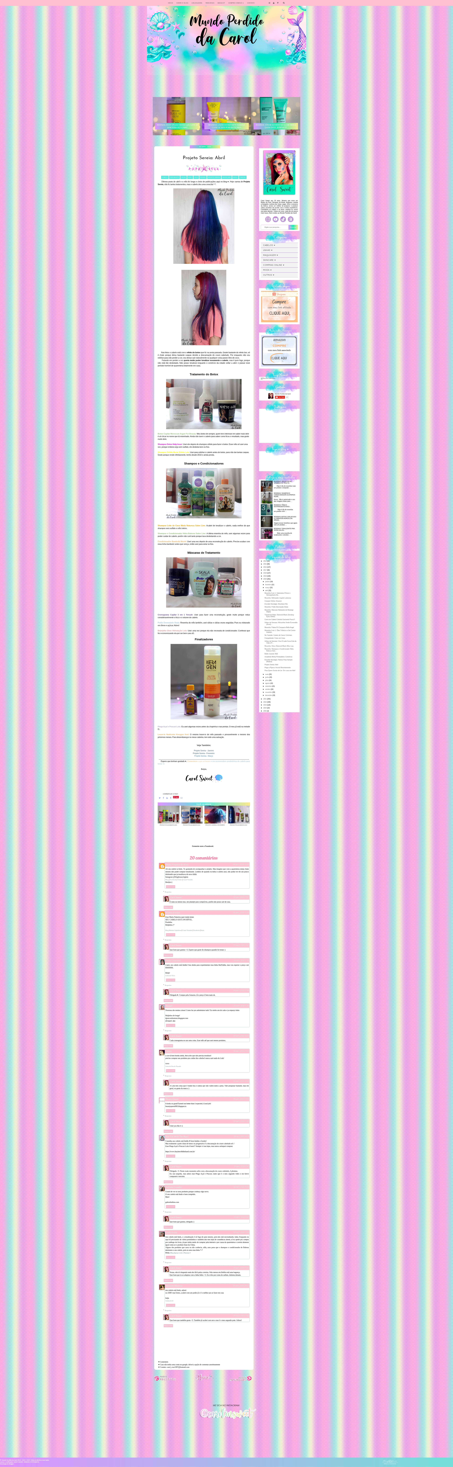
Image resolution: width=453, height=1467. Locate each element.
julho (267, 680)
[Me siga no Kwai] (290, 222)
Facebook (173, 880)
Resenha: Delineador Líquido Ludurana (278, 598)
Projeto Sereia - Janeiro (204, 751)
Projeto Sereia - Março (204, 756)
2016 (265, 567)
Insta (202, 930)
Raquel (169, 1006)
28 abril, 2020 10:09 (241, 864)
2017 (265, 570)
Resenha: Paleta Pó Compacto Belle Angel (279, 627)
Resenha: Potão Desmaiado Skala (276, 607)
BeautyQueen (172, 1099)
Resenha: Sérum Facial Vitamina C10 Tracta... (283, 482)
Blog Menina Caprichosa (173, 930)
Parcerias (210, 3)
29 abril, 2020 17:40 (241, 1081)
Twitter (179, 880)
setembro (268, 686)
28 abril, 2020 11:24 (241, 960)
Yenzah (242, 177)
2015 (265, 564)
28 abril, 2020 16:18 (241, 1136)
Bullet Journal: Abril (271, 654)
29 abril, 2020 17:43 (241, 1121)
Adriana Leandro (174, 1187)
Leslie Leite (171, 1232)
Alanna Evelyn (173, 912)
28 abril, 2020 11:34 (241, 1006)
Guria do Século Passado (173, 1066)
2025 (265, 711)
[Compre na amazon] (279, 366)
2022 (265, 702)
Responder (170, 887)
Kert (190, 177)
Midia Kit (221, 3)
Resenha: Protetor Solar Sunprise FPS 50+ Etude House (177, 126)
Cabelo (165, 177)
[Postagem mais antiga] (240, 1381)
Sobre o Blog (182, 3)
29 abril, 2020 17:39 (241, 1036)
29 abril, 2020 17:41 (241, 1166)
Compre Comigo (235, 3)
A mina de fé (169, 1301)
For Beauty (174, 177)
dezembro (268, 695)
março (267, 587)
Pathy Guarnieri (173, 960)
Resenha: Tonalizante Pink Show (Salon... (284, 529)
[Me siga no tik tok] (283, 222)
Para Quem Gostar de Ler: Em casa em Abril (280, 670)
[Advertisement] (226, 70)
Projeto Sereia (214, 177)
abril (266, 590)
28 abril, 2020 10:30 (241, 912)
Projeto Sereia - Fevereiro (204, 753)
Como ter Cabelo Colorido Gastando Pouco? (280, 619)
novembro (268, 692)
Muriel (203, 177)
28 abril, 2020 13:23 (241, 1051)
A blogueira (197, 3)
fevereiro (268, 585)
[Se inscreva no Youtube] (275, 222)
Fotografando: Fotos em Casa (275, 638)
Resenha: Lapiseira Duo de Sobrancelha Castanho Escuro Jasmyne (227, 126)
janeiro (267, 581)
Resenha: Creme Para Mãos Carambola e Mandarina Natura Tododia (276, 126)
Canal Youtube (188, 880)
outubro (268, 689)
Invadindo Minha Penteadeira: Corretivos (278, 657)
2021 (265, 699)
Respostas (168, 892)
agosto (267, 683)
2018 (265, 573)
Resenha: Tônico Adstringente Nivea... (282, 505)
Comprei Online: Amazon (273, 601)
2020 (265, 579)
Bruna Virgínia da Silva (177, 864)
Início (170, 3)
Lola (196, 177)
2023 (265, 705)
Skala (235, 177)
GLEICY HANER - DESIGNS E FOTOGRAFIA (26, 1462)
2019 (265, 576)
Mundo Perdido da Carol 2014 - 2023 (14, 1460)
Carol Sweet (176, 897)
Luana (169, 1051)
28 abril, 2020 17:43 (241, 1187)
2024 (265, 708)
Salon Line (227, 177)
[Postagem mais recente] (167, 1381)
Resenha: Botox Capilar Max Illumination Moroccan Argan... (285, 518)
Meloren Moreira (174, 1285)
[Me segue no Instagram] (268, 222)
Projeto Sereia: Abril (271, 665)
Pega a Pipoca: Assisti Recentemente (278, 667)
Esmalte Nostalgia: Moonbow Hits (276, 604)
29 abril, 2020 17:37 (241, 897)
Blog (167, 880)
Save (176, 797)
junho (267, 677)
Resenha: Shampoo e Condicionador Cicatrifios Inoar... (284, 494)
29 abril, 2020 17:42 (241, 1268)
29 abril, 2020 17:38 (241, 990)
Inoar (183, 177)
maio (267, 674)
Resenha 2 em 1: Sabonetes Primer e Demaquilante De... (277, 594)
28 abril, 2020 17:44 (241, 1232)
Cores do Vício (170, 975)
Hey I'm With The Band (177, 1136)
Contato (251, 3)
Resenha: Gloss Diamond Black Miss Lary (279, 646)
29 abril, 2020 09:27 (241, 1286)
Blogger (11, 1464)
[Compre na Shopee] (279, 322)
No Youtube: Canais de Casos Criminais (278, 635)
